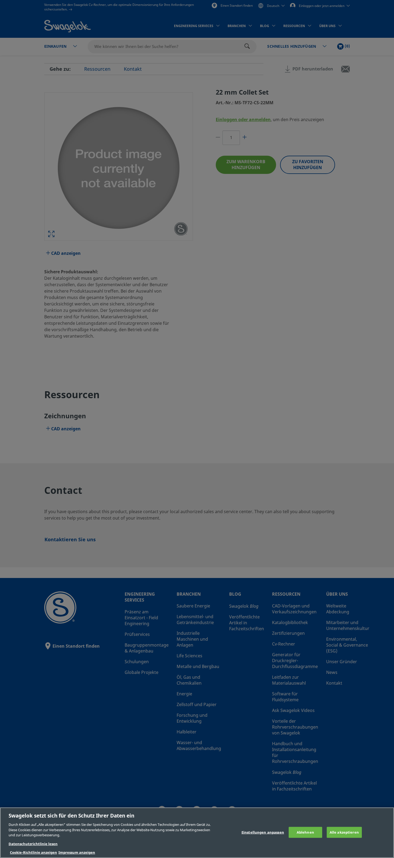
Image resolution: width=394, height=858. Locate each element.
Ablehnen (305, 832)
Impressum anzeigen (76, 852)
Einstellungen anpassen (262, 832)
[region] (197, 832)
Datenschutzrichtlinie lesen (33, 843)
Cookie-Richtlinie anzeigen (33, 852)
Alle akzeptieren (344, 832)
